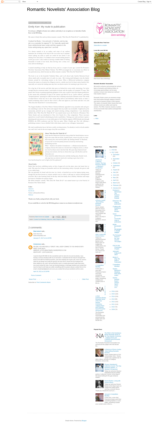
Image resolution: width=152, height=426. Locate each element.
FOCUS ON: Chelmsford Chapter (117, 247)
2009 (113, 309)
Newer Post (32, 279)
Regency (58, 219)
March (115, 183)
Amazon (30, 189)
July (114, 172)
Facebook (31, 191)
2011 (113, 304)
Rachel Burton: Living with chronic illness (112, 381)
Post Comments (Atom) (44, 282)
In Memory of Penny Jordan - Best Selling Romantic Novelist (113, 351)
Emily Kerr (49, 219)
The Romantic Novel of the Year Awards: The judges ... (117, 239)
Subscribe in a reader (100, 45)
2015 (113, 294)
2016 (113, 291)
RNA (63, 219)
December (116, 154)
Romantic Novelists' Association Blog (63, 9)
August (115, 170)
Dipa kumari (37, 231)
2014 (113, 296)
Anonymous (37, 244)
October (115, 163)
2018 (113, 150)
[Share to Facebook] (63, 217)
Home (59, 279)
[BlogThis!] (59, 217)
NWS (54, 219)
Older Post (85, 279)
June (114, 175)
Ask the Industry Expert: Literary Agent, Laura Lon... (116, 282)
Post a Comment (36, 275)
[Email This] (57, 217)
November (116, 159)
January (115, 188)
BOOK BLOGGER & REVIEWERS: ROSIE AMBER (117, 228)
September (116, 165)
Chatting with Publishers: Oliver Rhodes (117, 209)
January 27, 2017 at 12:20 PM (42, 238)
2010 (113, 307)
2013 (113, 299)
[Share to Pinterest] (65, 217)
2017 (113, 152)
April (114, 180)
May (114, 177)
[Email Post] (53, 216)
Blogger (84, 420)
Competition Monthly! (116, 265)
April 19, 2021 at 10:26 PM (41, 271)
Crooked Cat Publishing (39, 219)
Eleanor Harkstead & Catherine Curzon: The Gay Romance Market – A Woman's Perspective (100, 159)
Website (30, 195)
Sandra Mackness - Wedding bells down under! (117, 272)
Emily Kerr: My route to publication (117, 202)
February (116, 185)
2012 (113, 301)
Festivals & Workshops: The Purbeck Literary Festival (117, 194)
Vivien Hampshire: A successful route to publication (117, 218)
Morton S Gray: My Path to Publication (117, 260)
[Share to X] (61, 217)
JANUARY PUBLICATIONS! (117, 253)
